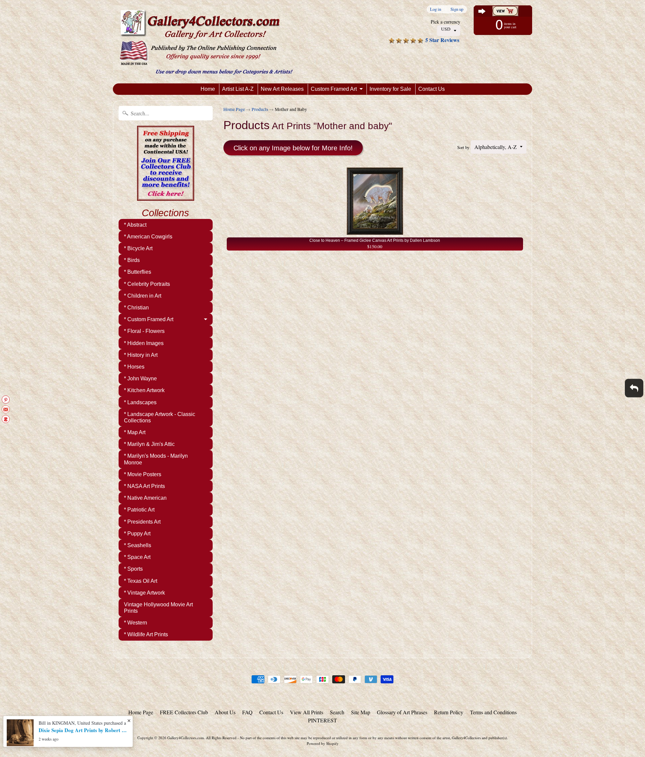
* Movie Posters (142, 474)
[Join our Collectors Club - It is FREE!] (165, 197)
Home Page (234, 109)
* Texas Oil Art (140, 581)
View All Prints (306, 712)
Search (337, 712)
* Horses (134, 367)
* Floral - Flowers (144, 331)
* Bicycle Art (138, 248)
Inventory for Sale (390, 89)
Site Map (360, 712)
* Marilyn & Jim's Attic (149, 444)
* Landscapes (140, 402)
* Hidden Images (144, 343)
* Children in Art (142, 296)
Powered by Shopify (323, 743)
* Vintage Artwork (144, 593)
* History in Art (141, 355)
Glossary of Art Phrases (402, 712)
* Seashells (137, 545)
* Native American (145, 498)
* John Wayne (140, 378)
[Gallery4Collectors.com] (206, 41)
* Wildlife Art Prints (146, 634)
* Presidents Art (142, 522)
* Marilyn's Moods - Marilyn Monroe (156, 459)
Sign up (456, 9)
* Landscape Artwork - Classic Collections (159, 417)
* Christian (136, 307)
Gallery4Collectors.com (185, 737)
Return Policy (448, 712)
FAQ (247, 712)
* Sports (133, 569)
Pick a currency (445, 22)
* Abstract (135, 225)
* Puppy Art (137, 533)
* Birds (132, 260)
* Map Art (134, 432)
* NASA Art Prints (144, 486)
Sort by (463, 147)
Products (260, 109)
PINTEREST (322, 720)
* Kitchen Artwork (144, 390)
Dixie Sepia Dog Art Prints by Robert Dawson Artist (84, 730)
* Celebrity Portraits (147, 284)
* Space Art (137, 557)
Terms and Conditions (493, 712)
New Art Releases (282, 89)
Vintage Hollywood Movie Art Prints (158, 608)
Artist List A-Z (238, 89)
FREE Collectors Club (184, 712)
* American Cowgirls (148, 236)
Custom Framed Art (334, 89)
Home (208, 89)
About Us (225, 712)
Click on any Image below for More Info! (293, 148)
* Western (135, 623)
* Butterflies (137, 272)
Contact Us (431, 89)
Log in (435, 9)
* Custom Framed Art (148, 319)
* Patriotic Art (139, 510)
